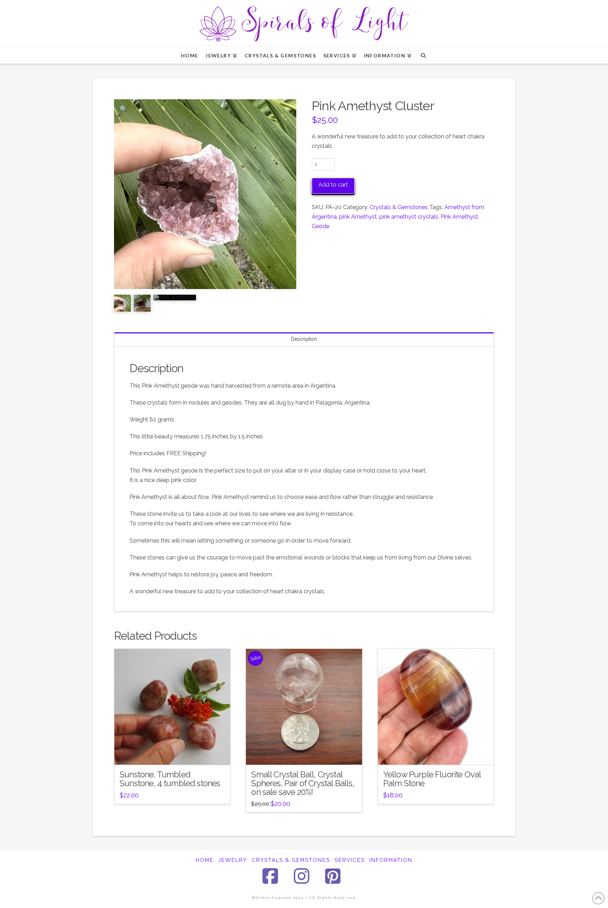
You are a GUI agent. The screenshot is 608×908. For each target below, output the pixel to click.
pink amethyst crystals (408, 216)
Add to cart (333, 184)
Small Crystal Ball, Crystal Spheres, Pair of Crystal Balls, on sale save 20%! (302, 783)
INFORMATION (390, 860)
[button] (123, 109)
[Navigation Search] (423, 55)
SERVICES (350, 860)
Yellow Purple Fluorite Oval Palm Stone (432, 779)
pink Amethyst (358, 216)
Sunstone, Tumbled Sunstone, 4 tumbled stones (170, 779)
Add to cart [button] (175, 753)
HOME (205, 860)
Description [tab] (304, 339)
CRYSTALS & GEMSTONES (291, 860)
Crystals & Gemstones (399, 207)
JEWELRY (232, 860)
